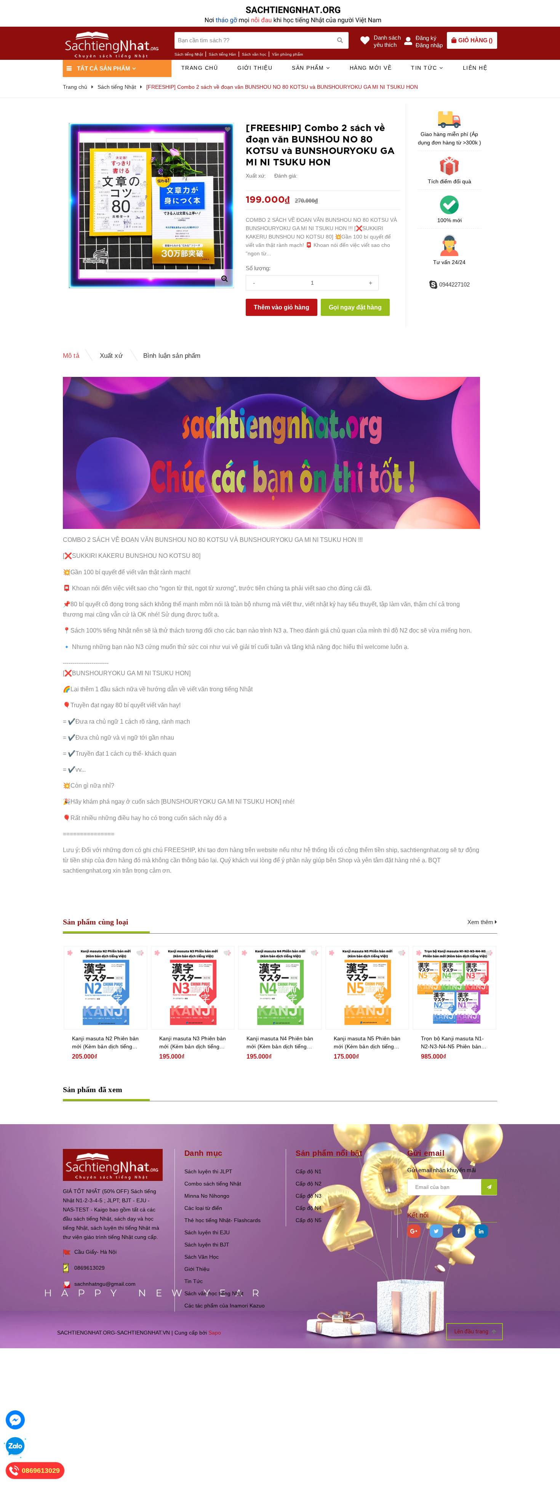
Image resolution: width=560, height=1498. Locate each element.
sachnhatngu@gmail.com (105, 1284)
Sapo (214, 1333)
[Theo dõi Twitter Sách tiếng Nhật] (436, 1231)
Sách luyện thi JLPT (208, 1171)
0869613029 (89, 1268)
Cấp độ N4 (309, 1208)
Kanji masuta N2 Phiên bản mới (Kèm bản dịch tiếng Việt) (105, 1043)
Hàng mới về (371, 68)
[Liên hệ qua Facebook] (15, 1419)
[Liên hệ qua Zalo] (15, 1446)
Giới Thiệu (197, 1269)
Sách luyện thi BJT (206, 1245)
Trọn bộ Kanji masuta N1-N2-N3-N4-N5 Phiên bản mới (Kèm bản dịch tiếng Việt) (452, 1043)
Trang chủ (199, 68)
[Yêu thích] (227, 130)
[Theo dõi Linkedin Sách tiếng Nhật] (481, 1231)
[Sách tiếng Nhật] (113, 1164)
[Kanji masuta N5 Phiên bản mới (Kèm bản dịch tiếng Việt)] (367, 988)
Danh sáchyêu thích (387, 41)
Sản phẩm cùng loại (96, 922)
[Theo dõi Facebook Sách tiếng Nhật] (459, 1231)
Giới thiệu (254, 68)
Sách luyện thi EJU (207, 1232)
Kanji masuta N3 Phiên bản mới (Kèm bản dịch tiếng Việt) (192, 1043)
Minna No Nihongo (206, 1196)
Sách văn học (254, 54)
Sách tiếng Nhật (188, 54)
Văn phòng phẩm (287, 54)
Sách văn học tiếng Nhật (213, 1293)
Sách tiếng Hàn (222, 54)
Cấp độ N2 (309, 1184)
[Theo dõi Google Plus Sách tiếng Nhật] (414, 1231)
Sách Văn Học (201, 1257)
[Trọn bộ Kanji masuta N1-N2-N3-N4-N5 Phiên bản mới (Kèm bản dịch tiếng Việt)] (454, 988)
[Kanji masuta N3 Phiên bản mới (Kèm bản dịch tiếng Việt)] (193, 988)
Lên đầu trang (472, 1331)
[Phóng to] (224, 278)
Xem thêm (481, 922)
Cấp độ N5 (309, 1220)
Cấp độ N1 (309, 1171)
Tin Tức (193, 1281)
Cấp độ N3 (309, 1196)
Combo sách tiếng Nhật (212, 1184)
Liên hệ (475, 68)
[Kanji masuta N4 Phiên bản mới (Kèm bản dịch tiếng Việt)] (280, 988)
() (475, 40)
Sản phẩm (309, 68)
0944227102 (454, 284)
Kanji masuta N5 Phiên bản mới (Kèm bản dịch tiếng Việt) (367, 1043)
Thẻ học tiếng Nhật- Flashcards (222, 1220)
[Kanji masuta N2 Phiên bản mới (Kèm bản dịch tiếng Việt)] (105, 988)
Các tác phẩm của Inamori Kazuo (224, 1306)
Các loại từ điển (203, 1208)
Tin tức (425, 68)
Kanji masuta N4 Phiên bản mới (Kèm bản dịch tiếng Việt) (280, 1043)
